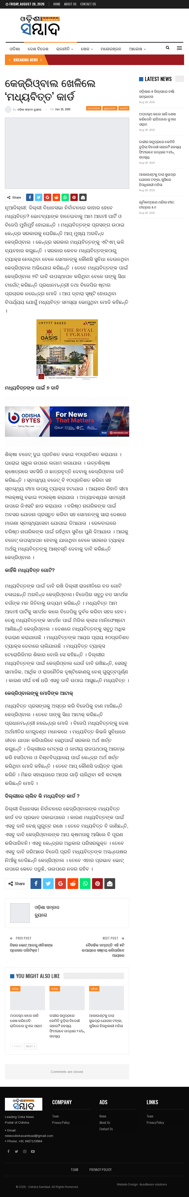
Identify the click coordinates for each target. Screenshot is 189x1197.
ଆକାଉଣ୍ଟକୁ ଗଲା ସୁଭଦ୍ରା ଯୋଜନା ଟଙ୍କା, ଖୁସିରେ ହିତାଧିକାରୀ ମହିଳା (157, 179)
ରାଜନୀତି (63, 48)
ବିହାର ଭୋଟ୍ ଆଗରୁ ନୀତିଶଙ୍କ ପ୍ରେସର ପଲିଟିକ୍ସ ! (31, 947)
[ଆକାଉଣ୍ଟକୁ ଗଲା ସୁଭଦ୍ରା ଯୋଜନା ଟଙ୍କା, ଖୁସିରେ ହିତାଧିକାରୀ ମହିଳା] (106, 998)
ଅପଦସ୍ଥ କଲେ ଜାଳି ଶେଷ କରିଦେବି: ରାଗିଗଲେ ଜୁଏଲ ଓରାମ (157, 119)
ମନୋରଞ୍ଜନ (111, 48)
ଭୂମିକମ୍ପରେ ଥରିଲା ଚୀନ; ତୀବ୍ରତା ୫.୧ (156, 204)
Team (55, 1116)
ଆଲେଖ (135, 48)
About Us (70, 3)
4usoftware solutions (153, 1184)
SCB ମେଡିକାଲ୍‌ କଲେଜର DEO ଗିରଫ (81, 59)
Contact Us (88, 3)
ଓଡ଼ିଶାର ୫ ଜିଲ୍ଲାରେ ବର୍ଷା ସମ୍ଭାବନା (156, 93)
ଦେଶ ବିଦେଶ (38, 48)
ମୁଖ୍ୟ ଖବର (110, 108)
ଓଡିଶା (15, 48)
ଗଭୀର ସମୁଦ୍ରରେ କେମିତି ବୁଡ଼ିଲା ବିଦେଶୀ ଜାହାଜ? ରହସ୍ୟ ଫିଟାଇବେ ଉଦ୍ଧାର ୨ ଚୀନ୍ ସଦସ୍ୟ (160, 149)
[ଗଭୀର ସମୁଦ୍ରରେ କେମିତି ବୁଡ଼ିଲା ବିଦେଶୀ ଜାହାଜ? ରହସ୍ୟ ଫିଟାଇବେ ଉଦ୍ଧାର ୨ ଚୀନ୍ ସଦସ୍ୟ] (66, 998)
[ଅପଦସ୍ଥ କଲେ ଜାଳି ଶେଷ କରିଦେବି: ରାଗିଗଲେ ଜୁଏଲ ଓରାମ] (27, 998)
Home (56, 3)
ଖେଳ (85, 48)
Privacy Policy (60, 1122)
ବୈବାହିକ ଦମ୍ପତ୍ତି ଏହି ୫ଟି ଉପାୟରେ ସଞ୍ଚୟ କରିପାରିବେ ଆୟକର (103, 950)
